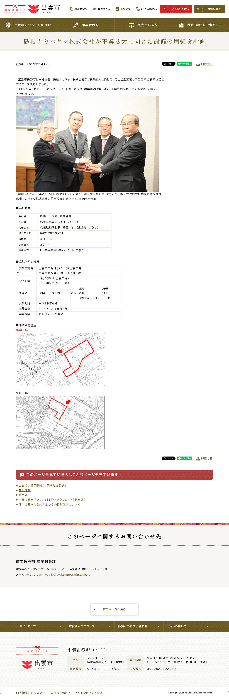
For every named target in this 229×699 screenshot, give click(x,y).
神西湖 (23, 495)
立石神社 (25, 490)
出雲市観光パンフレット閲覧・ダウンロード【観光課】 (52, 499)
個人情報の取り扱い (29, 692)
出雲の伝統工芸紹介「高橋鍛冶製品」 (42, 485)
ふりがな (126, 9)
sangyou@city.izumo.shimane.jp (64, 574)
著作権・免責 (59, 692)
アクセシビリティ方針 (89, 692)
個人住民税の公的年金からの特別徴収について (49, 504)
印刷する (207, 64)
